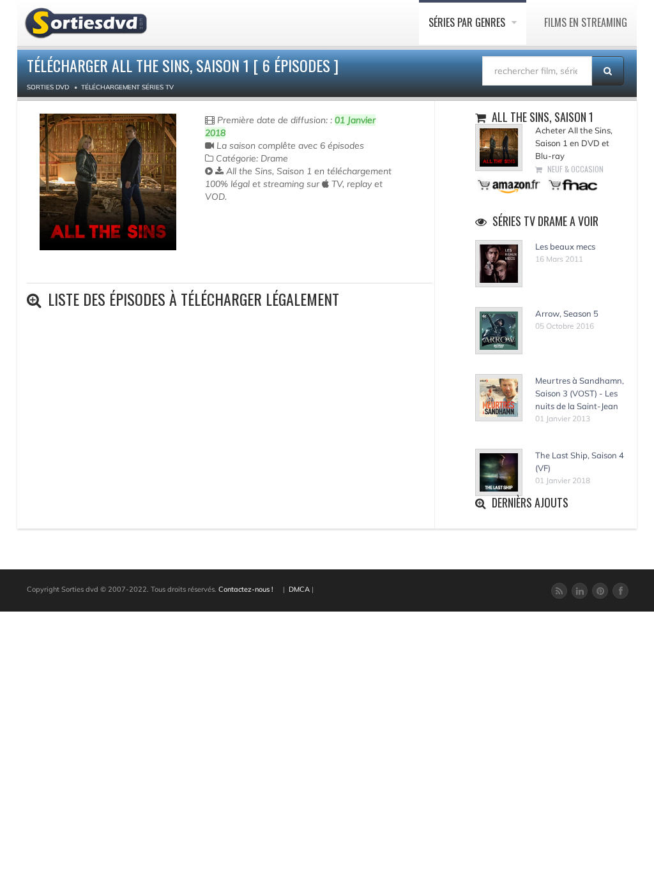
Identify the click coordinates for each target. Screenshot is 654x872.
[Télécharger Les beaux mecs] (499, 263)
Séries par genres (468, 22)
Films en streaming (585, 22)
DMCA (299, 589)
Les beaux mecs (565, 246)
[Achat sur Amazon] (509, 184)
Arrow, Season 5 (566, 313)
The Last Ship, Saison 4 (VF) (579, 461)
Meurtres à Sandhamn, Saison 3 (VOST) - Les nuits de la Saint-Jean (579, 393)
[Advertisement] (279, 254)
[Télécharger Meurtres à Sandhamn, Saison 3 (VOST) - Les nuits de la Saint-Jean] (499, 398)
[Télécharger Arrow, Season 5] (499, 331)
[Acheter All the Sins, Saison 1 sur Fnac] (572, 184)
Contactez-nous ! (245, 589)
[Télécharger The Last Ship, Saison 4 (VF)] (499, 472)
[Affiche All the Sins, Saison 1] (108, 182)
